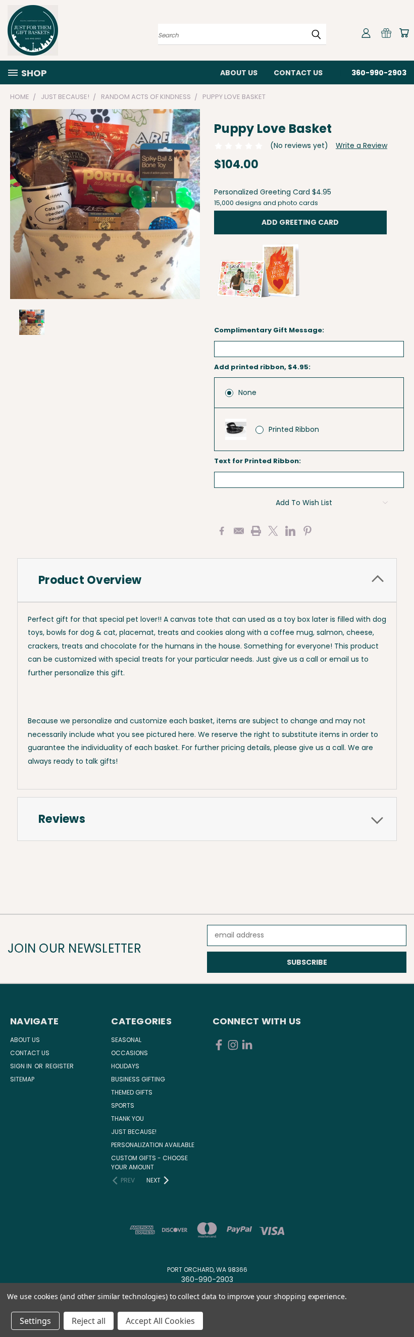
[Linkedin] (290, 531)
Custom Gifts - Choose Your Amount (149, 1162)
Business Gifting (138, 1079)
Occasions (129, 1053)
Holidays (125, 1066)
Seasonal (126, 1039)
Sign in (21, 1066)
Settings (35, 1320)
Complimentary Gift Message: (269, 330)
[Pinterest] (307, 531)
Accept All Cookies (160, 1320)
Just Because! (134, 1131)
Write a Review (361, 145)
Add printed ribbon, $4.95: (262, 367)
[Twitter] (273, 531)
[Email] (239, 531)
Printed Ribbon (294, 429)
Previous (398, 1305)
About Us (238, 73)
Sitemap (22, 1079)
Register (59, 1066)
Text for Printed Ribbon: (257, 461)
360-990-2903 (378, 73)
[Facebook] (222, 531)
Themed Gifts (131, 1092)
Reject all (89, 1320)
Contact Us (298, 73)
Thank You (127, 1118)
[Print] (256, 531)
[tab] (207, 580)
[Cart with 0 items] (404, 33)
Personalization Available (152, 1145)
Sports (122, 1105)
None (247, 392)
